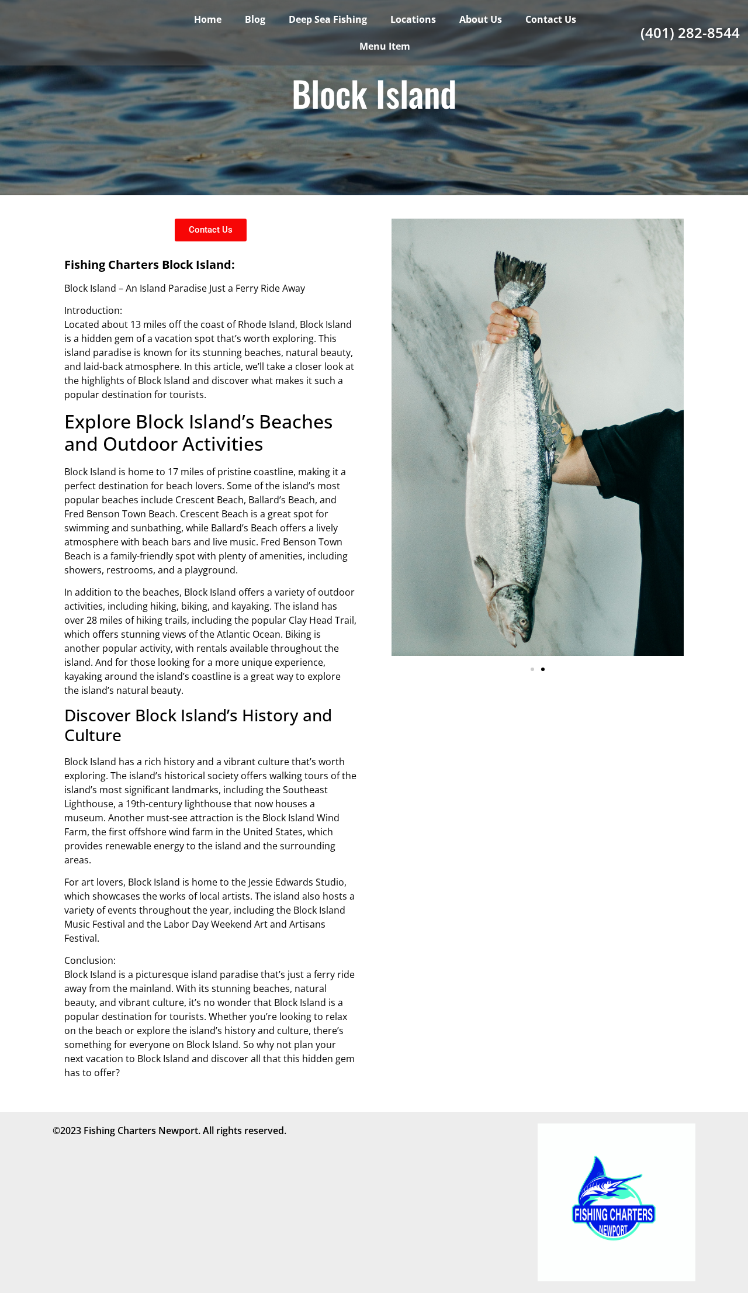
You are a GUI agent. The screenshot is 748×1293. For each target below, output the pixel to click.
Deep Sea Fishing (328, 19)
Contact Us (550, 19)
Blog (255, 19)
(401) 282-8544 (690, 32)
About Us (480, 19)
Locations (413, 19)
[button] (532, 669)
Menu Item (384, 46)
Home (207, 19)
